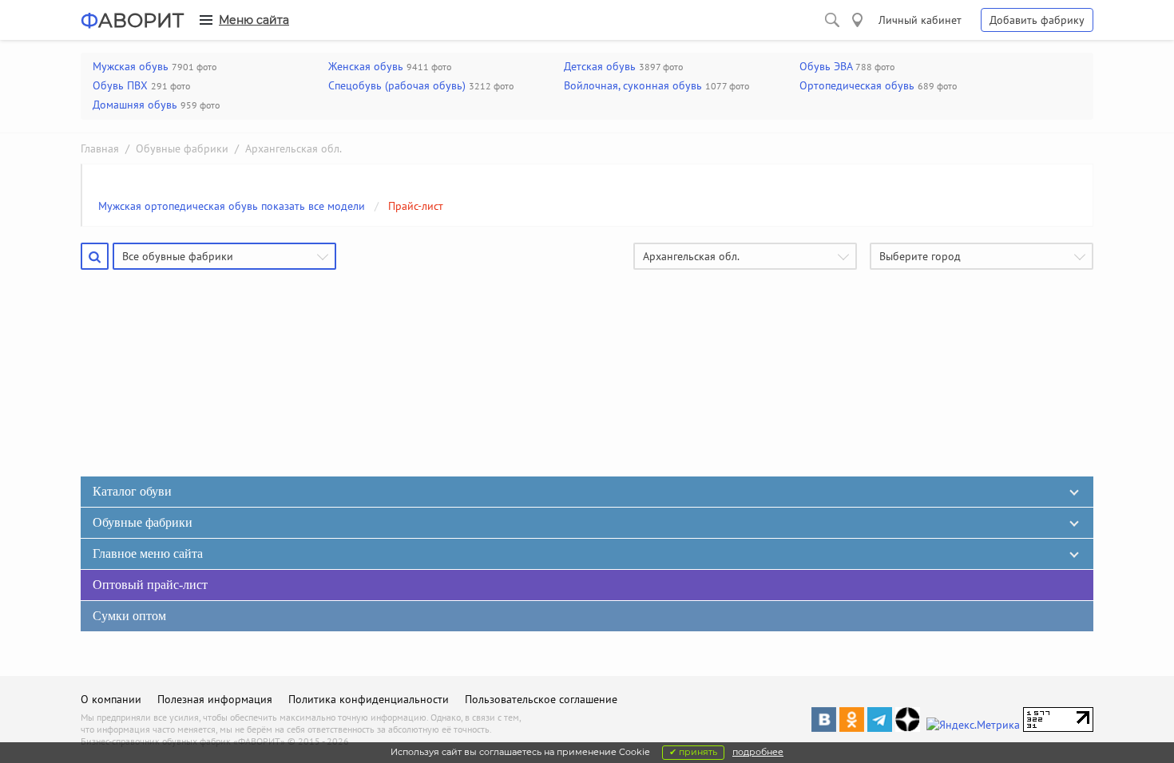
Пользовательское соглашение (541, 699)
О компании (111, 699)
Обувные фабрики (182, 148)
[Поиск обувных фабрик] (832, 20)
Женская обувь (365, 66)
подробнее (757, 751)
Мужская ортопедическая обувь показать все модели (231, 206)
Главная (100, 148)
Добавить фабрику (1037, 20)
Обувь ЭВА (825, 66)
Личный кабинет (920, 20)
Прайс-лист (415, 206)
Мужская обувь (131, 66)
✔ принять (693, 751)
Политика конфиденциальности (368, 699)
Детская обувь (600, 66)
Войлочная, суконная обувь (633, 85)
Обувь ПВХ (120, 85)
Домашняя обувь (135, 104)
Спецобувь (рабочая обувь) (397, 85)
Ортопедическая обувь (856, 85)
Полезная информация (214, 699)
